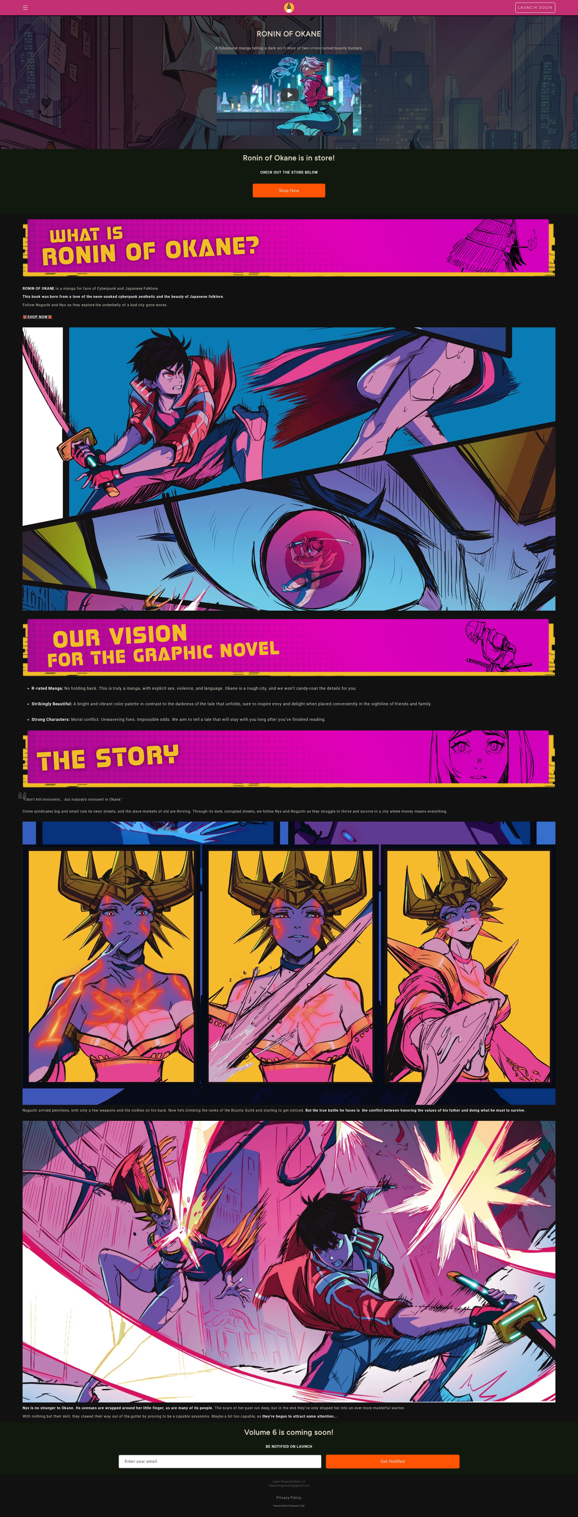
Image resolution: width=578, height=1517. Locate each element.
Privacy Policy (289, 1498)
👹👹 (37, 317)
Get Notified (393, 1461)
